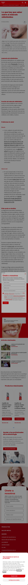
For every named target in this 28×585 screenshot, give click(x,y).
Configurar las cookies (14, 580)
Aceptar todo (14, 576)
